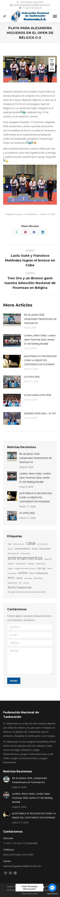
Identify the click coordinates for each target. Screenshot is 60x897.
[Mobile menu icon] (55, 16)
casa (31, 543)
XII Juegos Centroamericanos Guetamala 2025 (27, 592)
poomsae (28, 578)
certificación (42, 544)
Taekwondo (12, 583)
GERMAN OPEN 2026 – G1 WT (40, 413)
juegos (10, 568)
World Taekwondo (20, 587)
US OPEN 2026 (32, 376)
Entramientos (13, 553)
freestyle (30, 564)
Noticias (10, 59)
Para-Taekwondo (38, 573)
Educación (44, 548)
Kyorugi (41, 568)
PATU (11, 578)
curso (35, 548)
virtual (26, 583)
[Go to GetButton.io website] (52, 894)
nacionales (12, 573)
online (23, 573)
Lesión (49, 568)
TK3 (20, 583)
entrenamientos (25, 558)
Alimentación (18, 544)
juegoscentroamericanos (25, 568)
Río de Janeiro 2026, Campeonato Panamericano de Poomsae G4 (40, 318)
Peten (19, 578)
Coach (10, 549)
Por (31, 214)
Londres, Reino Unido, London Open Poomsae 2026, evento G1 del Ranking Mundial (40, 339)
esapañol (48, 559)
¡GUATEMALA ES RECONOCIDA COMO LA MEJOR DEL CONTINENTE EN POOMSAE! (40, 360)
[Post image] (12, 319)
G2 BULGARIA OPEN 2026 (37, 395)
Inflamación (41, 564)
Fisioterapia (20, 564)
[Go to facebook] (52, 888)
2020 (10, 544)
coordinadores (22, 548)
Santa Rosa (38, 578)
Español (11, 564)
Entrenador (25, 553)
